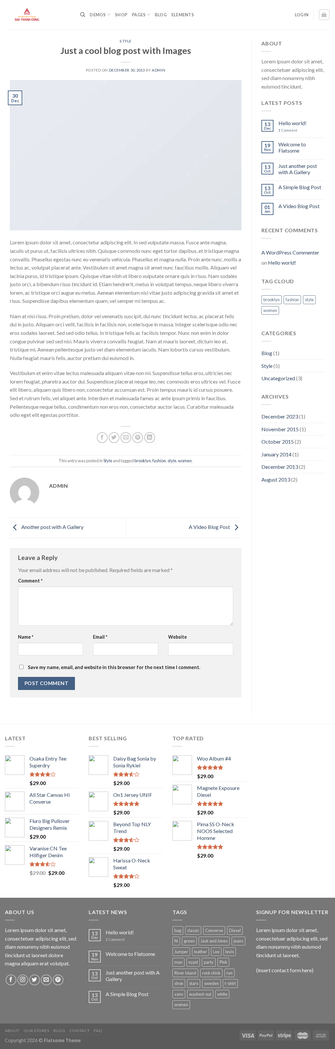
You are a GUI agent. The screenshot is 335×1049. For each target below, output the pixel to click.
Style (126, 41)
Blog (161, 14)
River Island (185, 972)
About (12, 1030)
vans (178, 994)
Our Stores (36, 1030)
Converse (214, 930)
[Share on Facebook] (102, 437)
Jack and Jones (214, 940)
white (222, 994)
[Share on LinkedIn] (149, 437)
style (172, 460)
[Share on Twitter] (114, 437)
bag (177, 930)
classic (193, 930)
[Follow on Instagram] (22, 980)
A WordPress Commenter (290, 252)
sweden (211, 983)
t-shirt (230, 983)
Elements (182, 14)
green (189, 940)
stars (193, 983)
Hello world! (292, 123)
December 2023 (279, 416)
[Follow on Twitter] (34, 980)
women (185, 460)
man (178, 962)
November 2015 (280, 429)
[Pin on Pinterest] (137, 437)
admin (158, 70)
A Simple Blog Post (299, 187)
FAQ (98, 1030)
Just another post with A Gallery (297, 169)
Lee (216, 951)
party (209, 962)
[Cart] (324, 14)
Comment (30, 580)
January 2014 (276, 454)
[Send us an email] (46, 980)
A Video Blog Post (210, 527)
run (229, 972)
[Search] (82, 14)
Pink (223, 962)
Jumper (181, 951)
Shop (121, 14)
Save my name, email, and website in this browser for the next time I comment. (114, 667)
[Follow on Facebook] (11, 980)
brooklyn (142, 460)
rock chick (211, 972)
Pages (139, 14)
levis (229, 951)
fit (176, 940)
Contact (79, 1030)
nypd (193, 962)
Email (100, 637)
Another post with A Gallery (51, 527)
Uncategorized (278, 378)
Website (177, 637)
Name (25, 637)
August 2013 (275, 479)
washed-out (200, 994)
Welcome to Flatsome (292, 147)
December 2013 (279, 467)
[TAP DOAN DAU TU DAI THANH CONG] (37, 14)
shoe (178, 983)
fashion (159, 460)
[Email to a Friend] (125, 437)
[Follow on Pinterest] (58, 980)
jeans (238, 940)
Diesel (235, 930)
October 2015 (277, 441)
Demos (98, 14)
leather (200, 951)
